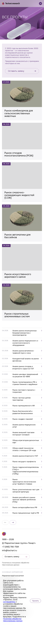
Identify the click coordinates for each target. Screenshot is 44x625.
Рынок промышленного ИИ (23, 406)
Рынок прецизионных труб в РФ (25, 513)
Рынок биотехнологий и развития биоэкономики (22, 412)
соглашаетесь (9, 602)
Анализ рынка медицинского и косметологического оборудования (25, 343)
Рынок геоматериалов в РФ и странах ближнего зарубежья (24, 383)
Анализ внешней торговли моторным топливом (23, 433)
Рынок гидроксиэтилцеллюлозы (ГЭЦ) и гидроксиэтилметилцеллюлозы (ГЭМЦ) (25, 470)
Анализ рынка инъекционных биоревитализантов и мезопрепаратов (24, 333)
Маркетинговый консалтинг (13, 576)
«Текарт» (31, 543)
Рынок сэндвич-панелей (22, 419)
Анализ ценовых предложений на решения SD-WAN (25, 375)
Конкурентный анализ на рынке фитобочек (25, 360)
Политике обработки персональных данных (12, 620)
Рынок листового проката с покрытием (23, 391)
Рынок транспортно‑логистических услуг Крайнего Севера (24, 481)
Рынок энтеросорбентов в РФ (24, 507)
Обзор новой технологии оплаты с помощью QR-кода (24, 449)
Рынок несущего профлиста (24, 462)
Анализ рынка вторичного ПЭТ (25, 456)
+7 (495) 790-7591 (10, 547)
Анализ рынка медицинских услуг (24, 426)
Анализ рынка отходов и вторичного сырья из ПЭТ (23, 367)
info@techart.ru (9, 550)
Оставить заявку (16, 71)
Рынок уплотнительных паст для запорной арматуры (25, 490)
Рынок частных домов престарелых (21, 399)
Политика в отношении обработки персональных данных (15, 564)
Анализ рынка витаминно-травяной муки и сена (23, 352)
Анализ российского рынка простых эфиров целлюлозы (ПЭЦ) (24, 499)
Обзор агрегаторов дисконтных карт (25, 441)
